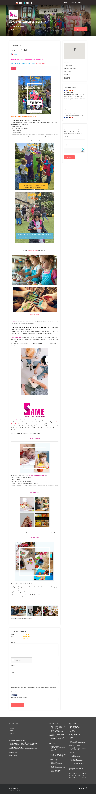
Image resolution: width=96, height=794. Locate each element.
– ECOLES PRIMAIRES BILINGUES (72, 112)
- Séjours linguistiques (55, 749)
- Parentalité (52, 750)
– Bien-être (71, 736)
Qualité (12, 636)
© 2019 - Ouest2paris (14, 788)
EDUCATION (52, 743)
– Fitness (71, 737)
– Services (71, 730)
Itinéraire (68, 74)
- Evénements (53, 724)
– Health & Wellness (73, 726)
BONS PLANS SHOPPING (75, 745)
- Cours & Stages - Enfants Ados (57, 726)
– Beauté (71, 738)
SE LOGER (51, 753)
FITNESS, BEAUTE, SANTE (75, 734)
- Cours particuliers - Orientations (57, 747)
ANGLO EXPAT (72, 723)
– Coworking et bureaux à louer (76, 760)
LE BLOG (80, 2)
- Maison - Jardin (53, 765)
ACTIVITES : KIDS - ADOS (55, 741)
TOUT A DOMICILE (53, 759)
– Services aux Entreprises (75, 759)
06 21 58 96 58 (69, 65)
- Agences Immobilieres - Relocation (58, 754)
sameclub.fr (68, 71)
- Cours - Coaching (54, 761)
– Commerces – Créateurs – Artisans (77, 748)
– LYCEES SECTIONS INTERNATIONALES (73, 115)
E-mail (12, 672)
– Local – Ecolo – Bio (74, 749)
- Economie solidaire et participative (58, 737)
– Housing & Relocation (74, 727)
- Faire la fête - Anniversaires (56, 731)
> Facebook (11, 725)
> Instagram (11, 728)
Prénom (13, 665)
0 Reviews (20, 30)
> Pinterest (11, 733)
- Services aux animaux (55, 771)
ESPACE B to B (72, 755)
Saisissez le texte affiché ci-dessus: (19, 697)
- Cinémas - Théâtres (54, 730)
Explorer (72, 2)
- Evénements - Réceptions (56, 763)
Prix (12, 638)
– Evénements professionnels (76, 758)
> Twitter (11, 730)
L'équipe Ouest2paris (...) (15, 747)
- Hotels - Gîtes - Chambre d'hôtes (57, 757)
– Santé (71, 740)
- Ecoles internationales (55, 745)
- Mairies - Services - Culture (56, 755)
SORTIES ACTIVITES (53, 723)
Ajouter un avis (80, 29)
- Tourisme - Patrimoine (55, 733)
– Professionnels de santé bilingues (77, 742)
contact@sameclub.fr (40, 63)
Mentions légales (13, 755)
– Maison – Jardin (73, 747)
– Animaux (71, 752)
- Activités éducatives (54, 746)
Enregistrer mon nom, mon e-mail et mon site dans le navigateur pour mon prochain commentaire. (33, 687)
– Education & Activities (74, 724)
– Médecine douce (73, 741)
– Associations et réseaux (75, 756)
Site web (13, 679)
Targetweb (17, 790)
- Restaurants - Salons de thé (56, 738)
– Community (72, 728)
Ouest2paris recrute (13, 752)
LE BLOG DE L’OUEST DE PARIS (76, 763)
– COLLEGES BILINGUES (69, 114)
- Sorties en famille (54, 728)
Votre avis (13, 642)
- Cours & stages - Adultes (56, 727)
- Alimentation (53, 766)
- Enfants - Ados (53, 762)
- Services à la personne (55, 770)
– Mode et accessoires (74, 751)
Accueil (66, 2)
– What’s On (72, 731)
